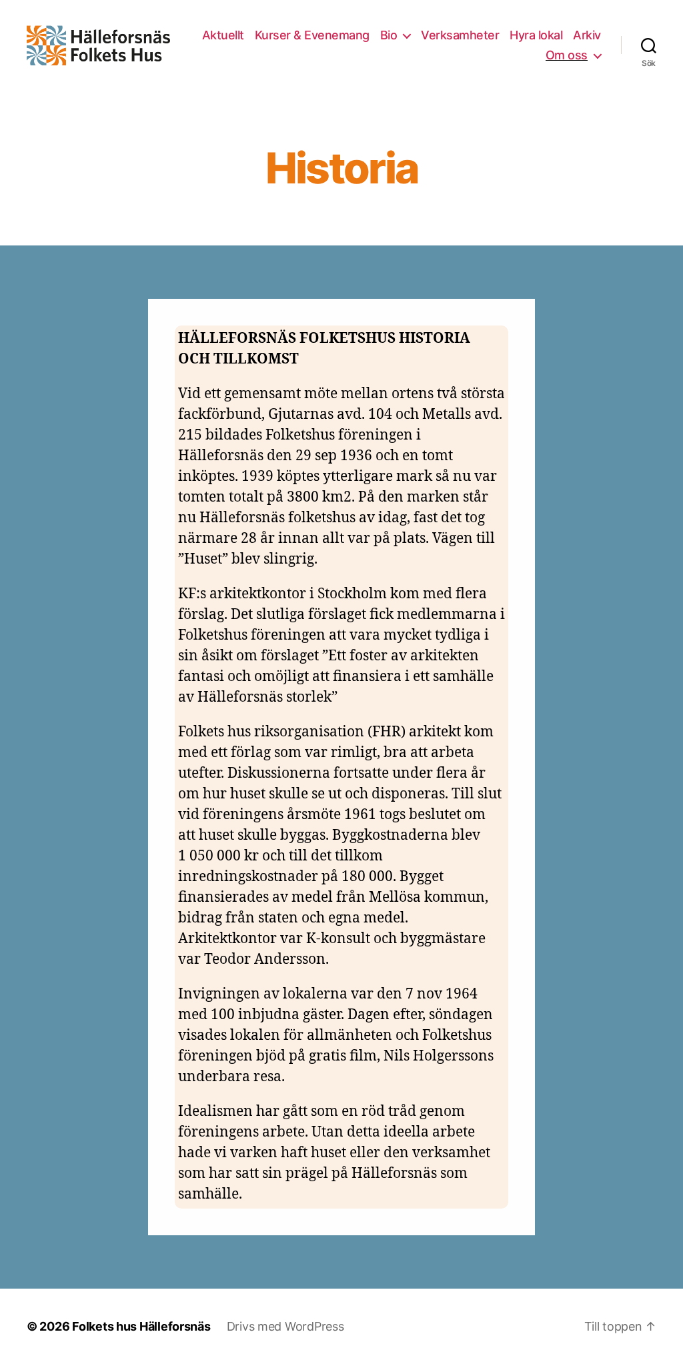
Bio (389, 35)
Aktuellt (223, 35)
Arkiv (587, 35)
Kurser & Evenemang (312, 35)
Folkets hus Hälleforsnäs (141, 1326)
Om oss (567, 55)
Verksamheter (460, 35)
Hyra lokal (536, 35)
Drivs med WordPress (285, 1326)
